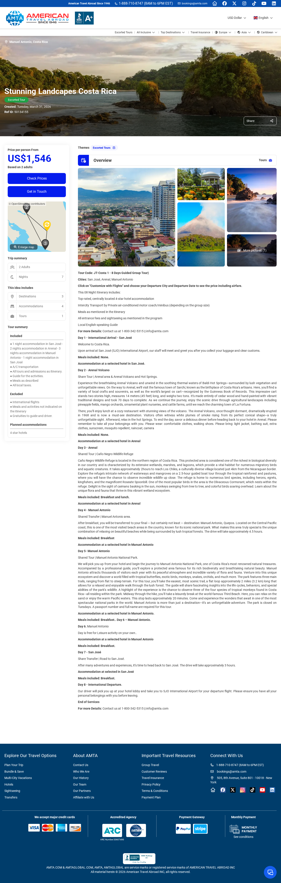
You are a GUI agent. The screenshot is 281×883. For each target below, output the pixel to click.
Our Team (79, 784)
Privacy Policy (151, 784)
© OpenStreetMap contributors (27, 203)
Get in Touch (37, 191)
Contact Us (80, 765)
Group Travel (150, 765)
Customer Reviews (154, 771)
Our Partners (82, 791)
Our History (81, 778)
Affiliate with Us (83, 797)
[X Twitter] (234, 3)
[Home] (214, 3)
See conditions (243, 837)
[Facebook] (224, 3)
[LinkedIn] (274, 3)
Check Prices (37, 178)
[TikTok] (254, 3)
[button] (26, 208)
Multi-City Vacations (18, 778)
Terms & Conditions (155, 791)
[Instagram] (244, 3)
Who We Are (81, 771)
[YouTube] (264, 3)
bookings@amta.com (194, 3)
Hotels (8, 784)
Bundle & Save (14, 771)
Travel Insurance (153, 778)
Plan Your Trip (13, 765)
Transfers (10, 797)
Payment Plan (151, 797)
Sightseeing (12, 791)
